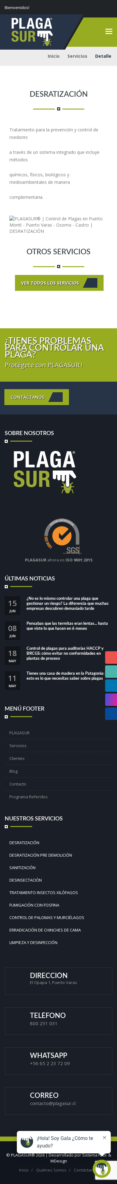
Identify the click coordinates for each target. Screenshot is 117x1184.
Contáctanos (28, 397)
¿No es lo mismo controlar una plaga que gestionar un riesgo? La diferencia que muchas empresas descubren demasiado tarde (68, 604)
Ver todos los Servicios (50, 283)
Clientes (17, 758)
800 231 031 (44, 1023)
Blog (13, 771)
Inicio (54, 56)
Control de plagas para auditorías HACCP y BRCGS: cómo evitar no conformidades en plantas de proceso (65, 654)
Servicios (77, 56)
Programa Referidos (28, 797)
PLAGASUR (19, 733)
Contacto (17, 784)
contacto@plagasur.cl (53, 1103)
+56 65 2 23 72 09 (50, 1063)
